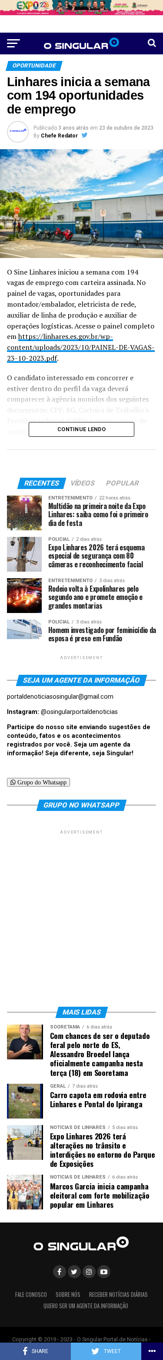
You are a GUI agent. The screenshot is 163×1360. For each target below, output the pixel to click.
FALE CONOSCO (31, 1294)
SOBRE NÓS (68, 1294)
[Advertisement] (81, 917)
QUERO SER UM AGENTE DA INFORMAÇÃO (85, 1306)
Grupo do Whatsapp (41, 782)
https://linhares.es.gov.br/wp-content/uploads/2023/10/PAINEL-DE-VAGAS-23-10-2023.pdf (81, 347)
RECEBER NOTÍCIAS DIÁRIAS (118, 1294)
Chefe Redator (59, 136)
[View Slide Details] (81, 7)
